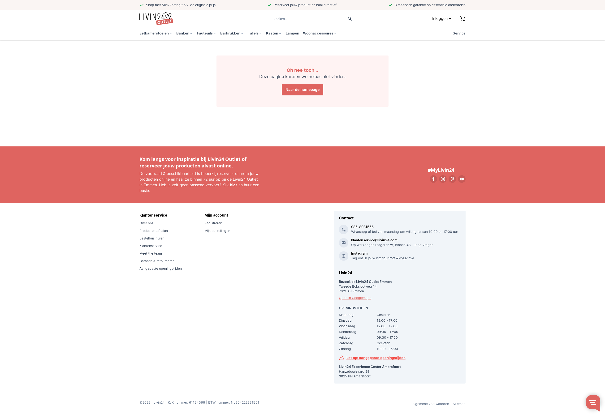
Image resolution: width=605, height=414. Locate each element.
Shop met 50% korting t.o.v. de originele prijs (181, 5)
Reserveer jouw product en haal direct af (305, 5)
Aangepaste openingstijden (160, 268)
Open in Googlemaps (355, 298)
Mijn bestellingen (217, 231)
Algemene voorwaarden (430, 404)
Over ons (146, 223)
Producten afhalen (153, 231)
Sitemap (459, 404)
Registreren (213, 223)
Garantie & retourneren (156, 261)
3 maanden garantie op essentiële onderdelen (430, 5)
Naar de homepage (302, 90)
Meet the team (150, 253)
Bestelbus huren (151, 238)
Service (459, 33)
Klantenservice (150, 246)
